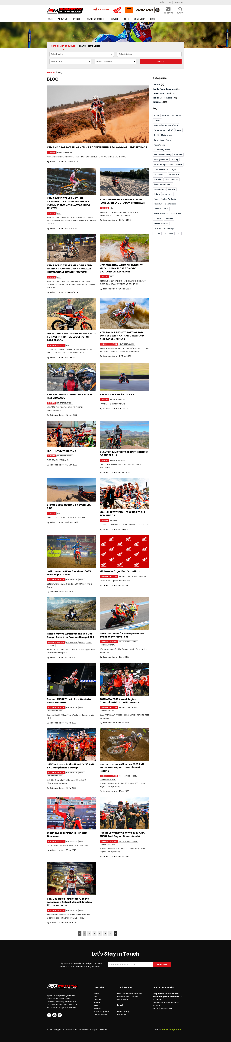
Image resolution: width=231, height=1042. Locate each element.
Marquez (157, 209)
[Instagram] (60, 1015)
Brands (77, 19)
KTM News (51, 153)
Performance (159, 130)
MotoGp (142, 576)
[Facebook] (49, 1015)
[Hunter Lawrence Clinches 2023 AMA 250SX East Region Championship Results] (124, 744)
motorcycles (71, 580)
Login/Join (179, 2)
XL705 (89, 642)
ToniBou (178, 164)
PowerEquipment (161, 214)
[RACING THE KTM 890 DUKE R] (124, 377)
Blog (152, 19)
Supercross (167, 194)
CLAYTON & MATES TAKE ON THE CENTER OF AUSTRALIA (124, 453)
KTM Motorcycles (161, 93)
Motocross (176, 115)
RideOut (157, 120)
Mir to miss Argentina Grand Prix (120, 571)
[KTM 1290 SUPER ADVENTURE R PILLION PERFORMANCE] (71, 377)
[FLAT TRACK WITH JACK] (71, 434)
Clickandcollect (171, 179)
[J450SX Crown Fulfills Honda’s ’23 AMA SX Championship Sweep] (71, 744)
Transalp (51, 645)
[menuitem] (165, 2)
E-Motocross (170, 204)
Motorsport (174, 174)
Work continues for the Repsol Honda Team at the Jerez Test (122, 635)
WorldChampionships (163, 164)
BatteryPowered (161, 159)
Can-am (98, 999)
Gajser (174, 169)
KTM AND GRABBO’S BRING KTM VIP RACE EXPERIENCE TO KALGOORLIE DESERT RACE (97, 147)
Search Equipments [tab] (89, 46)
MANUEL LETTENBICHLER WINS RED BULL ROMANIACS (123, 513)
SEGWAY (97, 1008)
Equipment (139, 19)
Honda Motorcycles (56, 345)
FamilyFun (158, 204)
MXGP (170, 130)
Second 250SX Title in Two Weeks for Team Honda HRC (69, 700)
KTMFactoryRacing (65, 153)
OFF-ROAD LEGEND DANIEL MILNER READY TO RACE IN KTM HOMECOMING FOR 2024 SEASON (71, 337)
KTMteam (113, 520)
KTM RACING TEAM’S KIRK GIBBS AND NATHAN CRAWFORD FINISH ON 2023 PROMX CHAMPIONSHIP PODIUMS (69, 269)
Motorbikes (176, 214)
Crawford (169, 218)
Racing (178, 130)
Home (50, 19)
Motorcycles (166, 135)
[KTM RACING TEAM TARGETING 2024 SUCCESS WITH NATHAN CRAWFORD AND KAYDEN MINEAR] (124, 313)
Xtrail (166, 209)
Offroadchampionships (164, 228)
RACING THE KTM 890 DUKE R (117, 394)
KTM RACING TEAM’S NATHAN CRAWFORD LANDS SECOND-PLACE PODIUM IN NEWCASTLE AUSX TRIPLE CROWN (68, 203)
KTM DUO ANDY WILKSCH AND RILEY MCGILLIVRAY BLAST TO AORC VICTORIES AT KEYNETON (121, 268)
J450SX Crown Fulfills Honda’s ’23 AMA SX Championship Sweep (71, 766)
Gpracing (158, 179)
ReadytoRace (160, 189)
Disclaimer (121, 1014)
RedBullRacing (160, 174)
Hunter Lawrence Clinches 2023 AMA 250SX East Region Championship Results (122, 767)
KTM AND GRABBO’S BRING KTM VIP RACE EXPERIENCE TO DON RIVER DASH (122, 201)
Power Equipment (101, 1011)
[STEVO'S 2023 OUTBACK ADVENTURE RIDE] (71, 490)
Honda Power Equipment (165, 89)
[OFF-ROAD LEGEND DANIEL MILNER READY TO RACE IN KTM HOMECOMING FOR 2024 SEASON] (71, 314)
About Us (62, 19)
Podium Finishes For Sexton (165, 199)
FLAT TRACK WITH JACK (61, 450)
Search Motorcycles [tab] (63, 46)
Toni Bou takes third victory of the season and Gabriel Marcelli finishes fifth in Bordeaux (69, 902)
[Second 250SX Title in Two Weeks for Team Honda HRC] (71, 679)
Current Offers (95, 19)
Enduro (157, 194)
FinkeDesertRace (161, 169)
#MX (171, 233)
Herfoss (165, 115)
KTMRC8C (158, 218)
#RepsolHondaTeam (163, 184)
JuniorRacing (159, 145)
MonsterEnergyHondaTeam (166, 125)
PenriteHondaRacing (163, 154)
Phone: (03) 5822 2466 (162, 1008)
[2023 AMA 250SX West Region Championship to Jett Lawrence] (124, 679)
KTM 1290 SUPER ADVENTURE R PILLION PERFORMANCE (70, 396)
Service (114, 19)
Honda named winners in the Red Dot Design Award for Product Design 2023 (70, 635)
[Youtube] (54, 1015)
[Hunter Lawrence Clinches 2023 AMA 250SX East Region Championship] (124, 813)
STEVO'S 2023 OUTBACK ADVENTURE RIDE (69, 506)
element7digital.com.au (173, 1029)
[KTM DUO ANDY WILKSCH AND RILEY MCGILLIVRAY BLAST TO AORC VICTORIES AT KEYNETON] (124, 248)
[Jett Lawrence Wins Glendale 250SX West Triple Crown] (71, 551)
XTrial (178, 233)
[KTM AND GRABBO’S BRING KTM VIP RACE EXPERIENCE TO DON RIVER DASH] (124, 182)
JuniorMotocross (161, 223)
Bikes (126, 19)
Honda (81, 580)
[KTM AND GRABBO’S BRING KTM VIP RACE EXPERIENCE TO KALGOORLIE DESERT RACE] (98, 114)
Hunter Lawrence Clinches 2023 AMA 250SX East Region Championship (122, 834)
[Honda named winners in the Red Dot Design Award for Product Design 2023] (71, 613)
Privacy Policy (123, 1011)
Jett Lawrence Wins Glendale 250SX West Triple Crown (69, 573)
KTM (58, 213)
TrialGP (157, 233)
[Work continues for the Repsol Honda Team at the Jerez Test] (124, 613)
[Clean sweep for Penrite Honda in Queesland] (71, 813)
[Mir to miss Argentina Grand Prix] (124, 551)
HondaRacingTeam (108, 645)
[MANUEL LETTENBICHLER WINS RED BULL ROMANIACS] (124, 493)
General (156, 84)
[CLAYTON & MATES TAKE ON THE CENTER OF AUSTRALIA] (124, 435)
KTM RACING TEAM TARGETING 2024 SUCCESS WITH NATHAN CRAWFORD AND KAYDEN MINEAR (122, 336)
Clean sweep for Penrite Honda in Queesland (67, 834)
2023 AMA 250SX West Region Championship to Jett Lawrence (119, 700)
